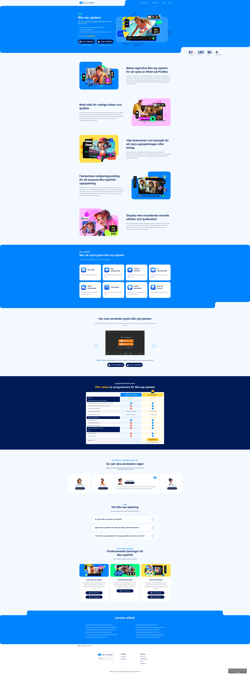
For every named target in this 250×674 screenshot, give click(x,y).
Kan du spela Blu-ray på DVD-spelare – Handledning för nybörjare (101, 627)
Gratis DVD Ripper (156, 580)
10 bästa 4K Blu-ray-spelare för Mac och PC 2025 (147, 629)
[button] (153, 346)
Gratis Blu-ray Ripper (94, 580)
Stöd (169, 2)
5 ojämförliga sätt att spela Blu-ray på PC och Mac (147, 632)
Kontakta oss (143, 663)
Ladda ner (123, 656)
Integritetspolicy (144, 658)
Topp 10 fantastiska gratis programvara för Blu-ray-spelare (99, 624)
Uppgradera (123, 658)
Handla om (142, 656)
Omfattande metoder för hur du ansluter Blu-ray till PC (148, 637)
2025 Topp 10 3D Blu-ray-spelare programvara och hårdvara (150, 627)
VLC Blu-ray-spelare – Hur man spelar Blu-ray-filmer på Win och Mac (102, 634)
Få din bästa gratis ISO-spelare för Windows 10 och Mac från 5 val (101, 629)
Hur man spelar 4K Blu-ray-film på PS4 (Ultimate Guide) (99, 632)
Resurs (164, 2)
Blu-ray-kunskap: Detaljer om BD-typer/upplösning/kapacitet (150, 634)
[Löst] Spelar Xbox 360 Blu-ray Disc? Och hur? (96, 637)
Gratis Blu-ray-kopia (125, 580)
